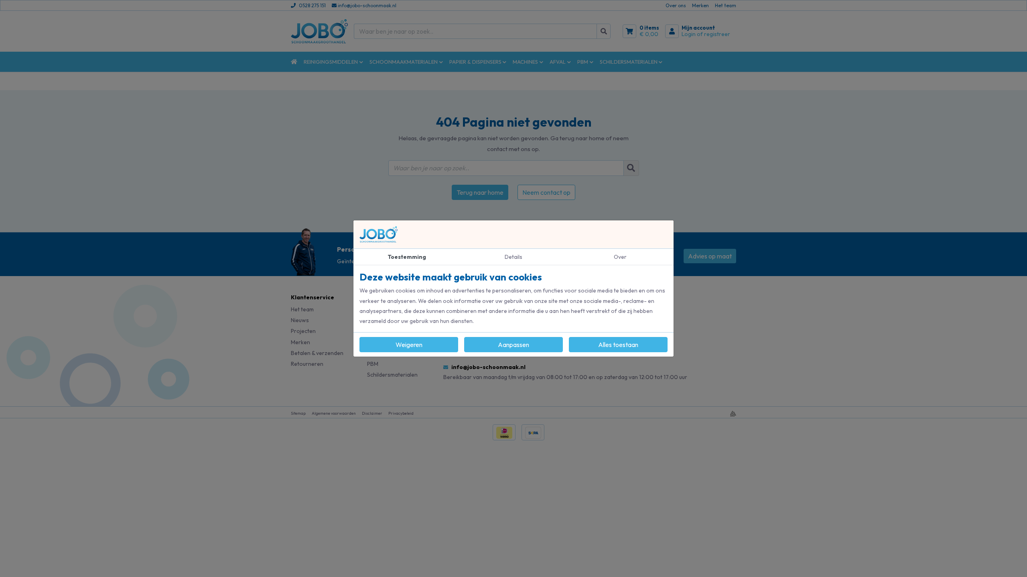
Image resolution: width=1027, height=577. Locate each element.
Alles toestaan (618, 345)
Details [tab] (513, 256)
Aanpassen (513, 345)
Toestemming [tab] (407, 256)
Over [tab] (620, 256)
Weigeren (409, 345)
